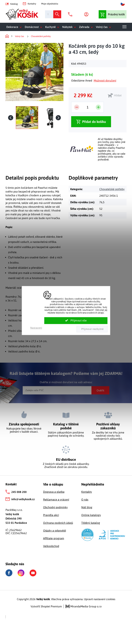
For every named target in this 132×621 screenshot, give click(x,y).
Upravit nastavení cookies (99, 599)
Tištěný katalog (90, 522)
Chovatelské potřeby (112, 189)
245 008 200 (19, 491)
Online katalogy (91, 515)
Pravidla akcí (51, 515)
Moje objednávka (49, 3)
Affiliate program (53, 538)
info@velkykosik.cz (23, 499)
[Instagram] (21, 572)
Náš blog (86, 507)
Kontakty (32, 3)
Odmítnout (91, 329)
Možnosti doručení (105, 80)
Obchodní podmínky (55, 507)
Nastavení (36, 327)
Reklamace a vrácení (56, 499)
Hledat (57, 14)
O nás (84, 499)
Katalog (14, 4)
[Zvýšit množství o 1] (98, 107)
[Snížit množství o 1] (76, 107)
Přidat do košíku (94, 122)
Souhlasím (76, 320)
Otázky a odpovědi (54, 530)
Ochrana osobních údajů (58, 522)
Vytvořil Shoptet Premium (46, 606)
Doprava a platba (53, 491)
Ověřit (100, 390)
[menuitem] (15, 27)
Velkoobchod (51, 546)
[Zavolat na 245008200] (71, 14)
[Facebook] (9, 572)
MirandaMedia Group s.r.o (86, 606)
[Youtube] (33, 572)
